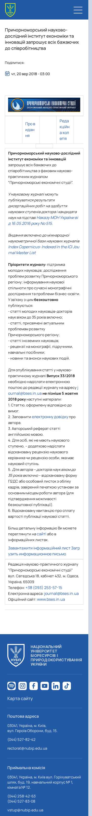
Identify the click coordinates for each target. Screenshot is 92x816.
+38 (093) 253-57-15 (44, 587)
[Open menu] (78, 10)
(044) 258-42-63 (21, 796)
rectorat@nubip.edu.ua (27, 748)
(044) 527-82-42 (21, 739)
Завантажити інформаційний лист (39, 548)
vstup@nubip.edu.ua (25, 810)
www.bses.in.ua (51, 599)
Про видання (30, 129)
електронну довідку (50, 416)
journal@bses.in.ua (61, 593)
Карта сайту (20, 698)
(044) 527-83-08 (21, 801)
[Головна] (10, 10)
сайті (41, 534)
